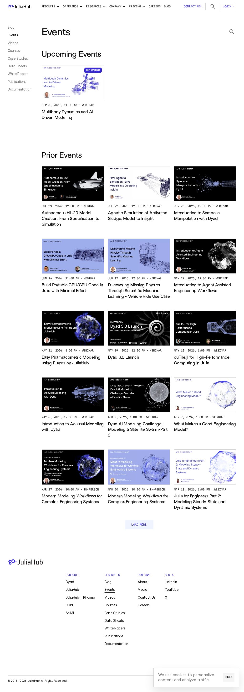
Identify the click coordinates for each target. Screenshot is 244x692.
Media (142, 589)
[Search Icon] (231, 31)
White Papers (18, 74)
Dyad (70, 582)
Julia (69, 605)
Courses (14, 50)
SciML (70, 613)
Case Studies (18, 58)
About (142, 582)
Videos (13, 43)
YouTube (171, 589)
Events (13, 35)
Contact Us (146, 597)
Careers (144, 605)
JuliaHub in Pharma (80, 597)
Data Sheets (17, 66)
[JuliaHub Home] (19, 6)
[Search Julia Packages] (213, 6)
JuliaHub (72, 589)
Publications (17, 82)
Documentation (19, 89)
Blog (11, 27)
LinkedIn (171, 582)
